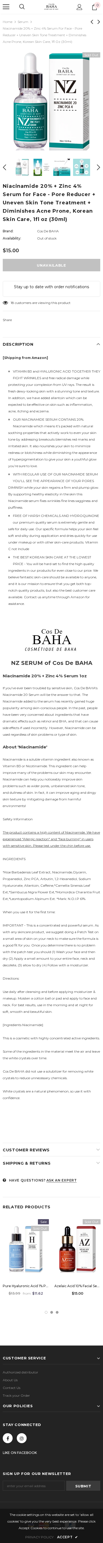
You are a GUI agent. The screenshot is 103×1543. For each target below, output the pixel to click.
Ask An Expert (61, 1180)
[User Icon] (79, 7)
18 (12, 303)
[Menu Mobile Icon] (6, 7)
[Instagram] (22, 1438)
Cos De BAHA (48, 231)
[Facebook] (8, 1438)
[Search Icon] (22, 7)
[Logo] (51, 7)
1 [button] (46, 1312)
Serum (23, 22)
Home (7, 22)
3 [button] (57, 1312)
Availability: (12, 238)
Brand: (8, 231)
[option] (51, 101)
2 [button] (51, 1312)
